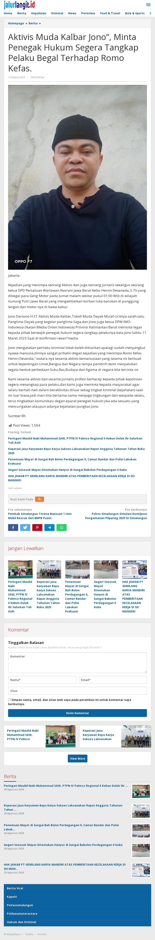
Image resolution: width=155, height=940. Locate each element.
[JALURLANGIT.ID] (19, 5)
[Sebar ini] (13, 527)
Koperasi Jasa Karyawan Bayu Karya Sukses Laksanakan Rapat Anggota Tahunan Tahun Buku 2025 (48, 594)
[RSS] (39, 499)
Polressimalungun (20, 905)
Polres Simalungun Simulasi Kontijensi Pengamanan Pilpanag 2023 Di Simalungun (116, 514)
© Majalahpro (12, 934)
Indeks (29, 934)
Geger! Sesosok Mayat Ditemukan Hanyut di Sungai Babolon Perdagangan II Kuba (67, 470)
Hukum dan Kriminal (21, 922)
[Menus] (148, 5)
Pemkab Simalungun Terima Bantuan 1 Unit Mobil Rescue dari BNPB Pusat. (40, 514)
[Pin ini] (37, 527)
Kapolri (12, 897)
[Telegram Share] (49, 527)
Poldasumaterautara (22, 913)
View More (77, 758)
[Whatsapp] (62, 527)
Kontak (42, 934)
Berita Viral (15, 888)
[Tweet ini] (25, 527)
